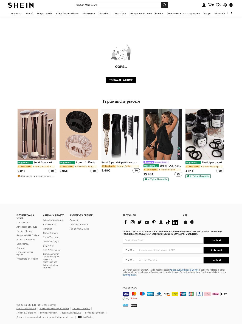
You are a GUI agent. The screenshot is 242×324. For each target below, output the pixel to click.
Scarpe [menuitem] (207, 13)
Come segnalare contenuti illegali (51, 255)
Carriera (20, 248)
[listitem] (37, 143)
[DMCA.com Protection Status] (134, 305)
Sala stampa (22, 244)
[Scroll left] (227, 13)
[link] (211, 5)
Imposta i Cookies (81, 308)
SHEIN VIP (48, 246)
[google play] (192, 224)
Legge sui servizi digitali (24, 253)
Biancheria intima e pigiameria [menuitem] (184, 13)
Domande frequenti (79, 224)
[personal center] (204, 5)
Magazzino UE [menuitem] (44, 13)
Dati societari (22, 222)
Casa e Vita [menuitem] (120, 13)
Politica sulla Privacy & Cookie (184, 270)
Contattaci (74, 220)
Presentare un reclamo (27, 259)
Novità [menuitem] (29, 13)
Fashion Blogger (24, 231)
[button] (225, 5)
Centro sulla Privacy (26, 308)
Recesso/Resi (50, 224)
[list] (151, 222)
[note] (37, 176)
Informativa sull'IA (48, 313)
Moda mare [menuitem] (89, 13)
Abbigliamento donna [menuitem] (67, 13)
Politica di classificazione (50, 260)
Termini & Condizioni (26, 313)
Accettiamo (130, 288)
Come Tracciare (50, 237)
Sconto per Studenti (25, 239)
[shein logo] (21, 5)
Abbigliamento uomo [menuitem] (141, 13)
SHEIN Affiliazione (52, 250)
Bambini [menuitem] (159, 13)
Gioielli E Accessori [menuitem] (224, 13)
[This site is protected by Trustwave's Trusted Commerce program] (125, 305)
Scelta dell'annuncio (95, 313)
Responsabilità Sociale (27, 235)
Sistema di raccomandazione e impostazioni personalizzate (45, 317)
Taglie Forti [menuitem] (104, 13)
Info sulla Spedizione (53, 220)
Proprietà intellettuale (71, 313)
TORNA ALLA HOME (121, 79)
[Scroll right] (231, 13)
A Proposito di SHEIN (26, 227)
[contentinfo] (176, 296)
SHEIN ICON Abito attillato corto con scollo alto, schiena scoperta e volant (163, 165)
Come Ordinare (50, 233)
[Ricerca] (164, 5)
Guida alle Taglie (51, 241)
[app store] (185, 224)
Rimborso (47, 229)
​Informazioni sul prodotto (50, 266)
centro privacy (129, 275)
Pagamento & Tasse (79, 229)
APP (185, 215)
